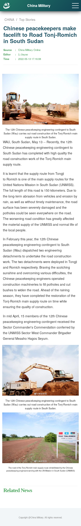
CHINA (9, 19)
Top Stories (27, 19)
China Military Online (29, 50)
